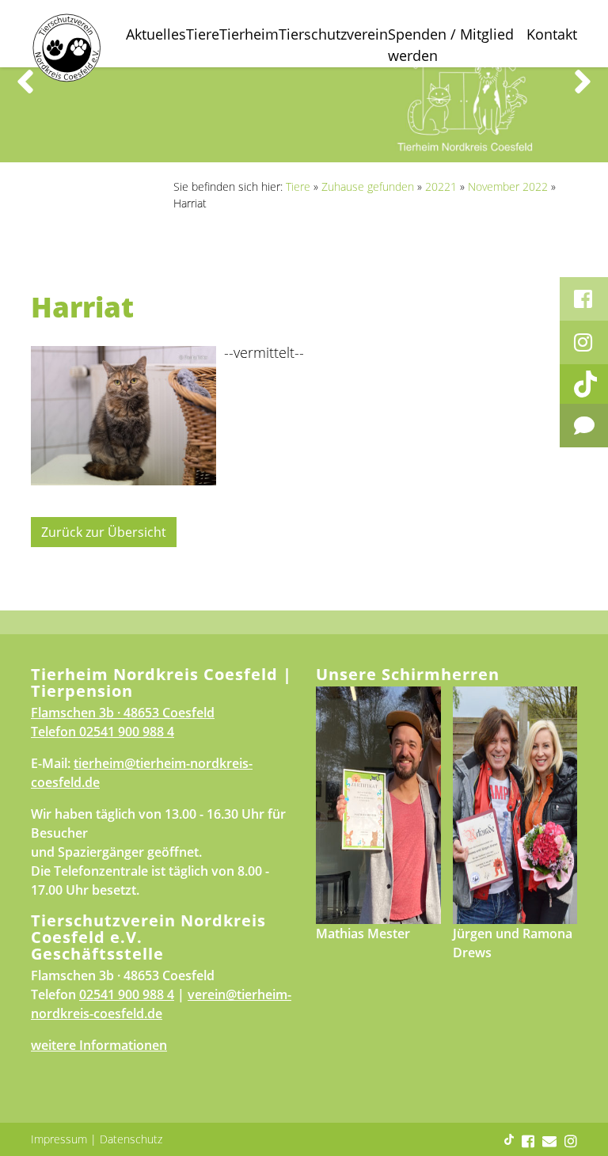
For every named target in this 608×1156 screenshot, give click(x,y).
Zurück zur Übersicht (103, 532)
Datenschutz (131, 1138)
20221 (441, 186)
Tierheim (249, 34)
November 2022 (508, 186)
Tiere (202, 34)
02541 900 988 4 (126, 731)
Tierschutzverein (333, 34)
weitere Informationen (99, 1045)
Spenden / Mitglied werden (451, 45)
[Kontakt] (584, 425)
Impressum (59, 1138)
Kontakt (551, 34)
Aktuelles (156, 34)
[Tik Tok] (584, 383)
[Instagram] (584, 342)
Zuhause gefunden (367, 186)
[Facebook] (584, 299)
